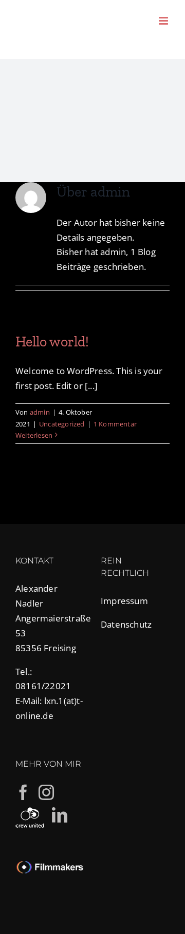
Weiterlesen (33, 435)
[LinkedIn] (59, 815)
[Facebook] (23, 792)
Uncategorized (62, 424)
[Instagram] (46, 792)
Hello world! (52, 341)
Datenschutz (126, 624)
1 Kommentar (115, 424)
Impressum (124, 601)
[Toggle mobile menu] (164, 20)
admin (40, 412)
